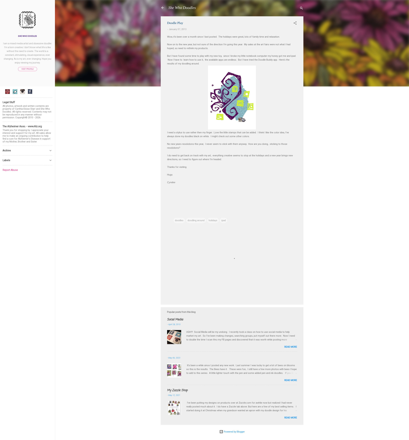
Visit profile (27, 69)
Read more (290, 346)
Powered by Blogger (234, 431)
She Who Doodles (182, 8)
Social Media (175, 319)
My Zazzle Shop (177, 390)
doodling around (196, 220)
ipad (223, 220)
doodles (179, 220)
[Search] (301, 9)
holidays (213, 220)
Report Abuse (10, 169)
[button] (295, 23)
